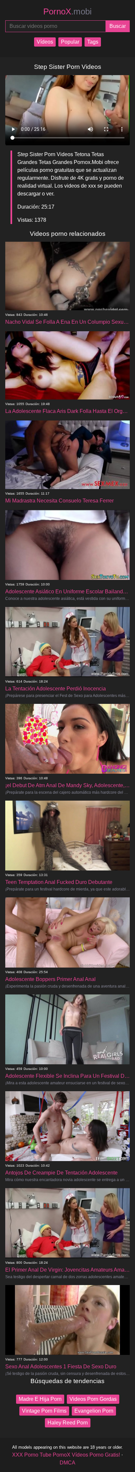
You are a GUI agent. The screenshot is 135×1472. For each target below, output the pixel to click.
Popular (70, 42)
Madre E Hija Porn (40, 1399)
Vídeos (45, 42)
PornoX (67, 11)
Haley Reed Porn (68, 1422)
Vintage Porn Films (44, 1411)
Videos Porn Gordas (93, 1399)
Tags (92, 42)
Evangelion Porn (93, 1411)
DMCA (67, 1462)
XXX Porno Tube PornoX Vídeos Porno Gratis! (66, 1455)
